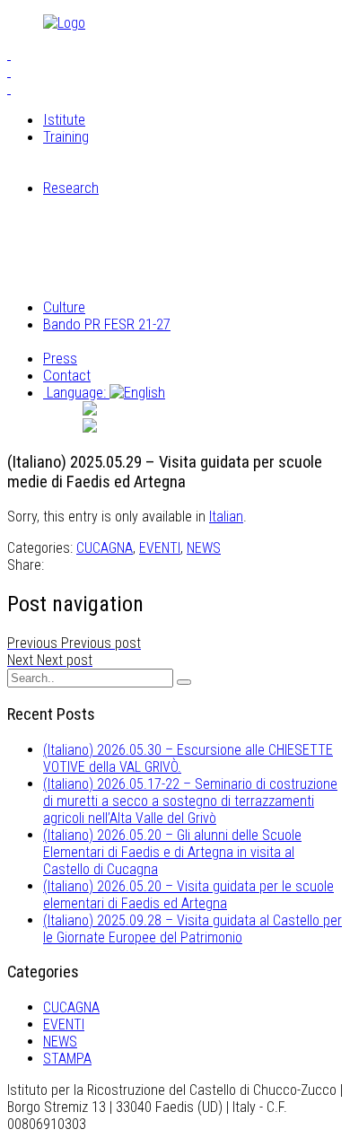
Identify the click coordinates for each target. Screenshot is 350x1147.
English (160, 426)
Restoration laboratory (145, 205)
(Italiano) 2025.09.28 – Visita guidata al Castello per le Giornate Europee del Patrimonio (192, 929)
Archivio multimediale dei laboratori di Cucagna (188, 281)
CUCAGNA (104, 547)
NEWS (204, 547)
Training (66, 136)
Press (60, 358)
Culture (64, 307)
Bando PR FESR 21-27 (107, 324)
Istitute (64, 119)
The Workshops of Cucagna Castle (182, 170)
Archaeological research (150, 222)
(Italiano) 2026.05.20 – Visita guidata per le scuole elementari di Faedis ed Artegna (188, 895)
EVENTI (159, 547)
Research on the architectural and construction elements (178, 247)
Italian (226, 516)
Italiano (164, 409)
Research (71, 188)
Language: (76, 392)
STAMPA (67, 1058)
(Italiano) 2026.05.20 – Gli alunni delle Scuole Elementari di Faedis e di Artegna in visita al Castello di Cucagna (172, 852)
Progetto (105, 341)
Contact (67, 375)
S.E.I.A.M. (107, 153)
